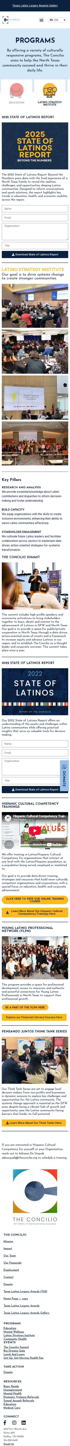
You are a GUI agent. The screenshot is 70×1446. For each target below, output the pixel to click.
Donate (8, 1284)
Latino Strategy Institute (19, 1335)
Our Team (10, 1256)
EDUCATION (16, 103)
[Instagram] (14, 1422)
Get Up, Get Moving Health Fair (24, 1358)
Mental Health (13, 1393)
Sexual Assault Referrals (19, 1401)
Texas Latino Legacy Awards (21, 1306)
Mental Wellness (14, 1332)
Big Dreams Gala (14, 1351)
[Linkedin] (23, 1422)
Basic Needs (11, 1386)
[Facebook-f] (5, 1422)
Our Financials (13, 1263)
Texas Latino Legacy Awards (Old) (25, 1291)
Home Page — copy (16, 1298)
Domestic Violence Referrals (21, 1397)
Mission (8, 1241)
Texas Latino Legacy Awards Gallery (35, 5)
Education (10, 1328)
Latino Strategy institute (50, 103)
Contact (8, 1277)
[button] (41, 20)
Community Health (15, 1339)
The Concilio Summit (16, 1347)
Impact (8, 1248)
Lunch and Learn (14, 1354)
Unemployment (13, 1390)
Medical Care (12, 1408)
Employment (11, 1270)
